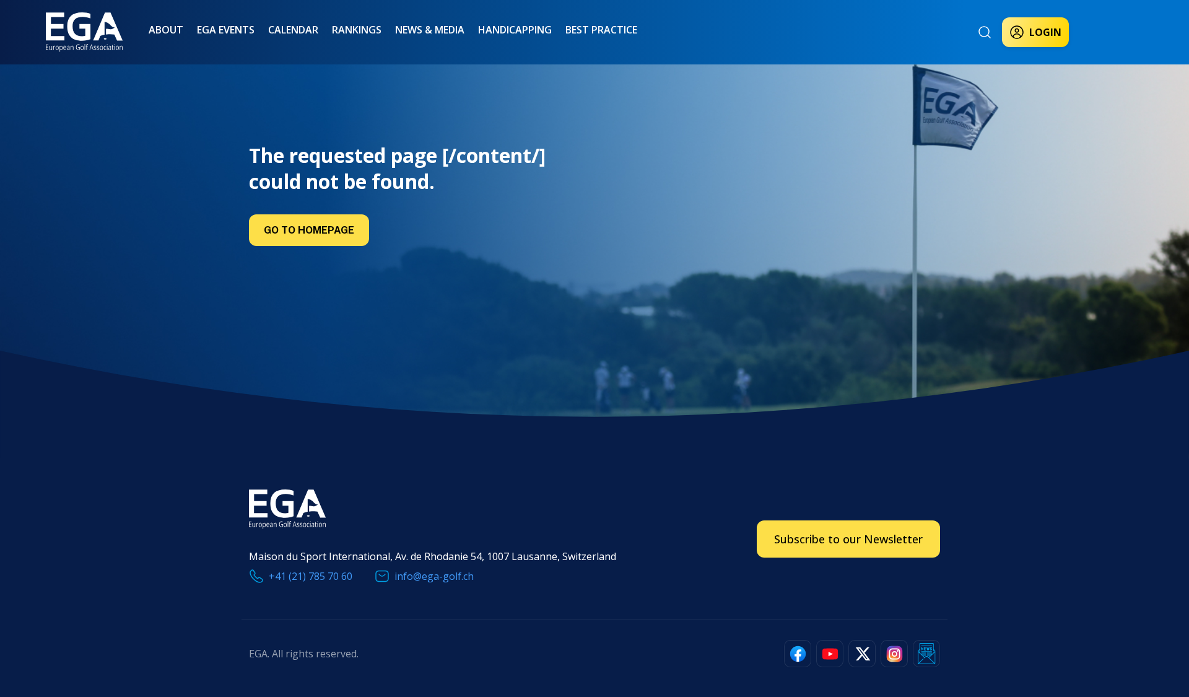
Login (1045, 32)
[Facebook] (797, 653)
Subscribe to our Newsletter (848, 539)
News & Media (429, 30)
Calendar (293, 30)
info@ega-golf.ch (434, 576)
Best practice (601, 30)
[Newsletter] (926, 653)
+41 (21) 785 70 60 (310, 576)
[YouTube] (829, 653)
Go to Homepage (309, 230)
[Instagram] (894, 653)
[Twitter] (862, 653)
